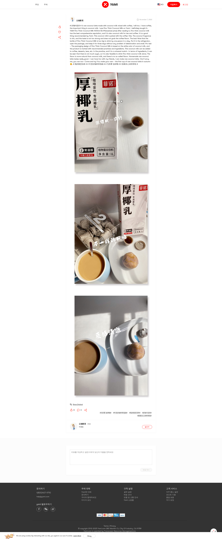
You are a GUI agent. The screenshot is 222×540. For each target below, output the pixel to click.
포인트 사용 (171, 495)
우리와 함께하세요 (88, 497)
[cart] (213, 531)
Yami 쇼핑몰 (129, 500)
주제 (46, 4)
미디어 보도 (86, 500)
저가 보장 (170, 500)
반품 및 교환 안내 (131, 497)
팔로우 (147, 427)
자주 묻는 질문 (172, 492)
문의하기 (85, 495)
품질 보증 (170, 497)
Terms (106, 526)
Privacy (113, 526)
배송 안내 (128, 495)
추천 (37, 4)
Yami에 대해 (86, 492)
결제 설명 (128, 492)
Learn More (77, 536)
